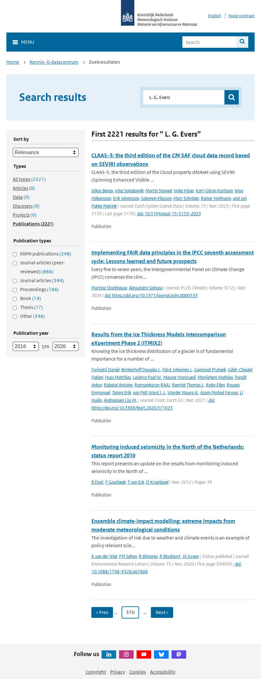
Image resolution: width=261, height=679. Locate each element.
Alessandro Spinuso (146, 288)
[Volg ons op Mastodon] (178, 654)
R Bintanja (148, 556)
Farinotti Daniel (105, 370)
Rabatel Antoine (118, 385)
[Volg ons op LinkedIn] (108, 654)
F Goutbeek (115, 482)
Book (30, 298)
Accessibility (162, 672)
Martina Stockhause (109, 288)
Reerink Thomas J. (188, 385)
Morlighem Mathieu (215, 377)
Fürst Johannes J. (177, 370)
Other (32, 316)
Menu (27, 42)
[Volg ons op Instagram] (126, 654)
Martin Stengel (158, 191)
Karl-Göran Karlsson (214, 191)
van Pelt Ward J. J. (149, 393)
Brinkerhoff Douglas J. (140, 370)
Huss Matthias (118, 377)
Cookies (137, 672)
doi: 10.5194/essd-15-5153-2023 (169, 214)
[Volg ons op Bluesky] (161, 654)
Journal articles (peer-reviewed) (42, 267)
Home (12, 62)
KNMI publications (45, 254)
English (214, 15)
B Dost (97, 482)
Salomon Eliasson (156, 198)
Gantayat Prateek (210, 370)
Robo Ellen (215, 385)
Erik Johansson (126, 198)
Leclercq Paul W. (147, 377)
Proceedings (39, 289)
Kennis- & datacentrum (54, 62)
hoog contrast (242, 15)
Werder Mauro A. (182, 393)
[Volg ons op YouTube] (143, 654)
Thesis (31, 307)
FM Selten (128, 556)
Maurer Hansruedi (179, 377)
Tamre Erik (121, 393)
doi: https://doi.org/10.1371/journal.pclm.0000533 (151, 295)
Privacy (117, 672)
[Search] (242, 42)
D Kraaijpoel (157, 482)
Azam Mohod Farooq (219, 393)
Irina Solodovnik (129, 191)
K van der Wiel (104, 556)
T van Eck (136, 482)
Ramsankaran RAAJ (152, 385)
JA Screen (190, 556)
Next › (162, 612)
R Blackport (169, 556)
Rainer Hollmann (216, 198)
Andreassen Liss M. (120, 400)
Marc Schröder (186, 198)
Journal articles (42, 280)
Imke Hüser (184, 191)
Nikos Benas (102, 191)
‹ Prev (102, 612)
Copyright (96, 672)
